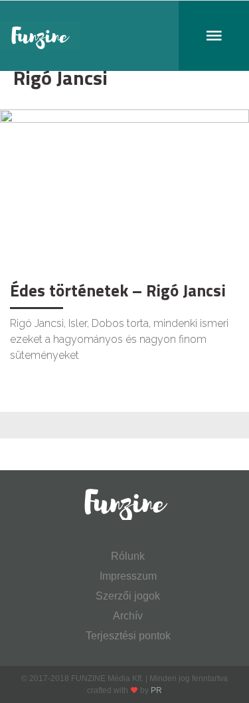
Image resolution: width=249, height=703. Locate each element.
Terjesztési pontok (128, 635)
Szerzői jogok (128, 596)
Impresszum (128, 576)
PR (156, 690)
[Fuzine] (124, 36)
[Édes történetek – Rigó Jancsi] (124, 191)
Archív (128, 615)
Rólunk (128, 556)
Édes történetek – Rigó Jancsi (118, 290)
